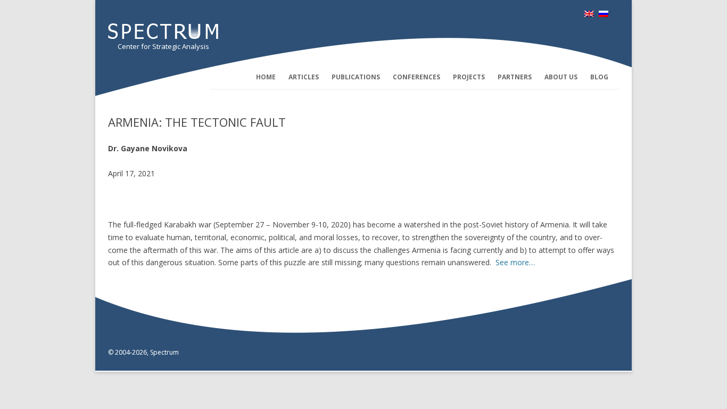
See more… (515, 262)
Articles (303, 76)
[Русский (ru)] (603, 14)
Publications (356, 76)
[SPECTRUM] (163, 36)
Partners (515, 76)
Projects (469, 76)
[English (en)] (589, 14)
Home (266, 76)
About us (560, 76)
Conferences (416, 76)
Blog (599, 76)
